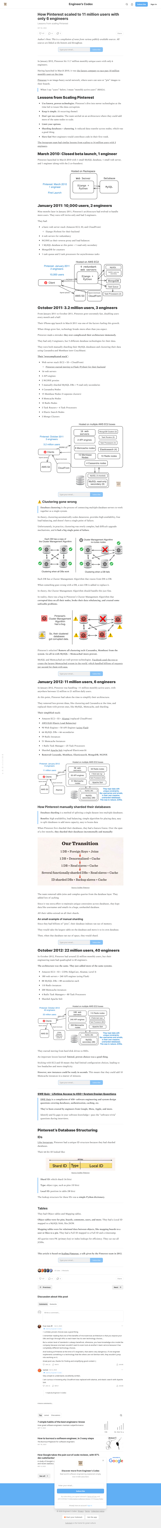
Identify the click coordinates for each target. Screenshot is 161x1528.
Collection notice (97, 1511)
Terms (87, 1511)
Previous (46, 1287)
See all (42, 1476)
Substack (68, 1523)
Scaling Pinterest (70, 1253)
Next (116, 1287)
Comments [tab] (43, 1304)
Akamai (66, 718)
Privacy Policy (98, 1499)
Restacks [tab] (53, 1304)
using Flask (82, 727)
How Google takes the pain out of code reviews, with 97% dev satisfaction (68, 1456)
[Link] (34, 97)
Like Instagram (45, 1142)
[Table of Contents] (2, 764)
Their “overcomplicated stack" (53, 356)
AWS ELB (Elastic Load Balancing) (59, 723)
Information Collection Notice (79, 1499)
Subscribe (141, 4)
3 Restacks (65, 1270)
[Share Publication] (132, 4)
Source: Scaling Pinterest (80, 887)
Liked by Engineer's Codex (53, 1329)
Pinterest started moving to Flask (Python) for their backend (75, 367)
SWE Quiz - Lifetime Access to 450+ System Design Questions (77, 1093)
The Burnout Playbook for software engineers (56, 1441)
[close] (103, 1460)
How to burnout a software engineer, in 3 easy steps (66, 1438)
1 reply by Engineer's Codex (55, 1393)
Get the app (92, 1517)
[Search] (126, 4)
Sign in (154, 4)
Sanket (45, 1370)
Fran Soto (47, 1326)
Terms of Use (91, 1496)
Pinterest (42, 80)
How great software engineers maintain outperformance (60, 1425)
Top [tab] (40, 1415)
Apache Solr (57, 750)
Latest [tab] (46, 1415)
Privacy (81, 1511)
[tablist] (48, 1304)
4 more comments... (45, 1403)
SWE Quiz (45, 1099)
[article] (80, 1427)
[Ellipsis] (122, 1326)
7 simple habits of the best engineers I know (61, 1422)
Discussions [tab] (55, 1415)
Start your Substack (74, 1517)
